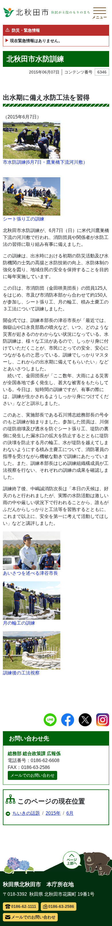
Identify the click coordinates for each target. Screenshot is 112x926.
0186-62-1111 (23, 906)
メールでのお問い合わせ (32, 775)
